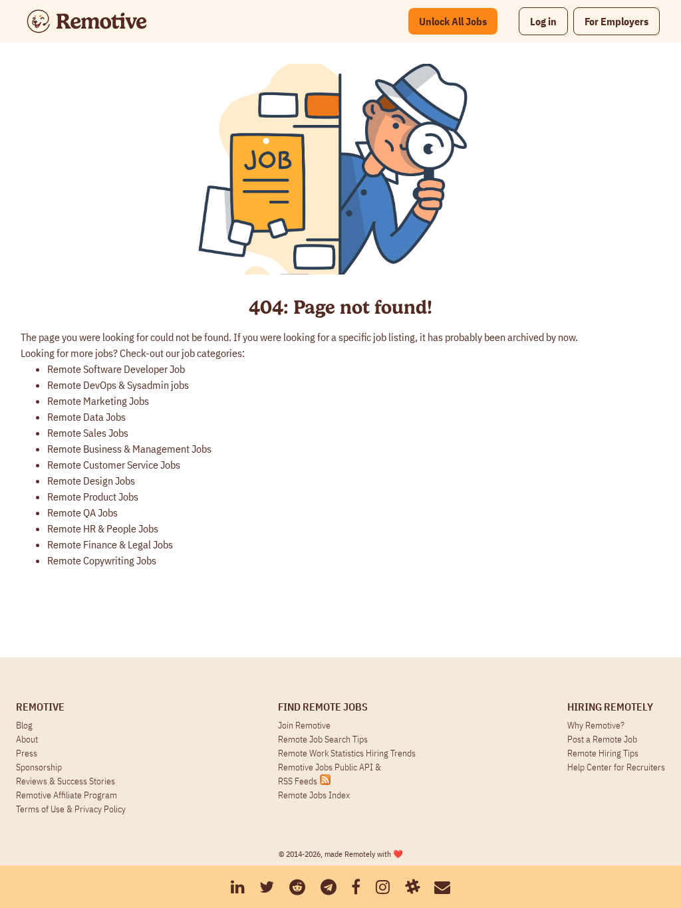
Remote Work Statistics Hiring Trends (347, 753)
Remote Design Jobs (91, 480)
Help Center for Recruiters (616, 767)
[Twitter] (266, 887)
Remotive (40, 706)
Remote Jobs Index (314, 795)
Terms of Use (40, 809)
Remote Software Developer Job (116, 369)
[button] (543, 21)
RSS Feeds (297, 781)
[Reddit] (297, 887)
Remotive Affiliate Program (66, 795)
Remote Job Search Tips (323, 739)
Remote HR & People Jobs (102, 528)
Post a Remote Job (602, 739)
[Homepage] (86, 21)
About (27, 739)
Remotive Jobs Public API (326, 767)
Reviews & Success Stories (65, 781)
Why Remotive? (595, 725)
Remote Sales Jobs (87, 432)
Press (26, 753)
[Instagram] (383, 887)
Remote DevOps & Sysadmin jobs (118, 385)
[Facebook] (355, 887)
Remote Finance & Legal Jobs (110, 544)
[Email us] (442, 887)
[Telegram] (329, 887)
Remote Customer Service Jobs (113, 464)
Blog (24, 725)
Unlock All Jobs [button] (453, 21)
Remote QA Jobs (82, 512)
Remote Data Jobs (86, 416)
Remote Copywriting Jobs (101, 560)
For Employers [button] (616, 21)
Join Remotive (304, 725)
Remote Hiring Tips (602, 753)
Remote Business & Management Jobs (129, 448)
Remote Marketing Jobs (98, 400)
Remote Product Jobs (92, 496)
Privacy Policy (100, 809)
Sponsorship (39, 767)
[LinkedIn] (238, 887)
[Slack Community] (412, 887)
